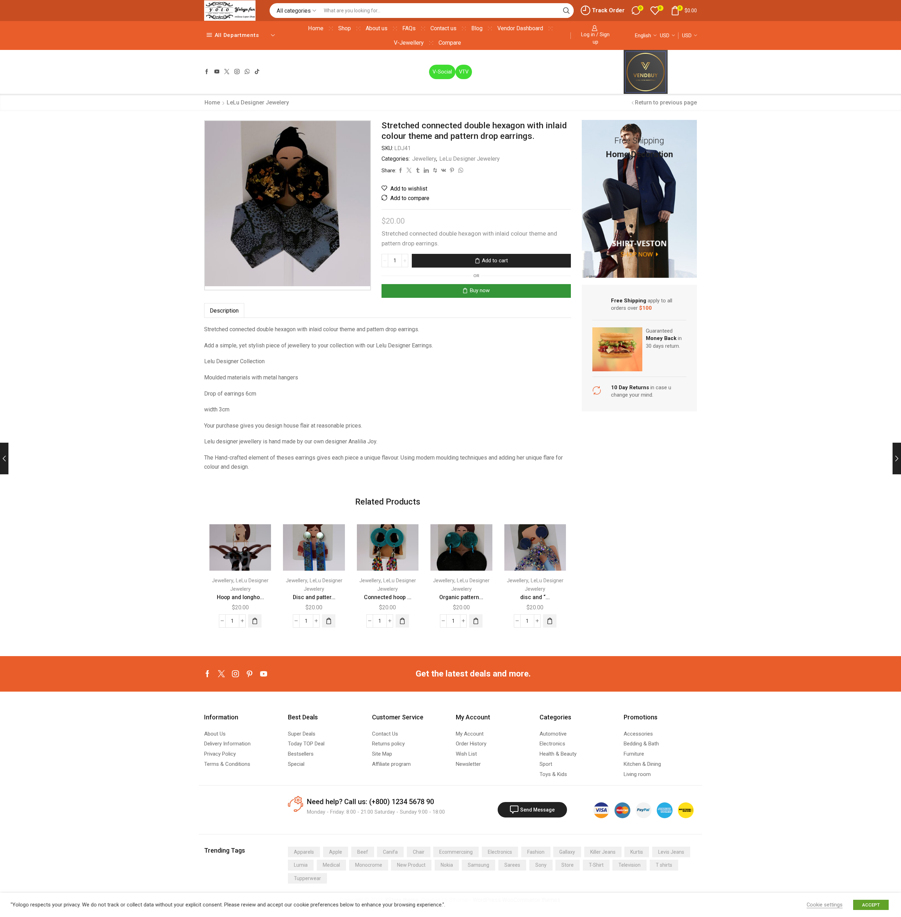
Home (315, 28)
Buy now (480, 290)
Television (629, 865)
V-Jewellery (409, 42)
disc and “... (535, 597)
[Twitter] (226, 72)
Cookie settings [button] (825, 905)
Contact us (443, 28)
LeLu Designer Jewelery (258, 102)
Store (567, 865)
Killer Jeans (603, 852)
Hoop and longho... (240, 597)
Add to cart (495, 260)
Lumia (301, 865)
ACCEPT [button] (871, 905)
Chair (418, 852)
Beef (362, 852)
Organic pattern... (461, 597)
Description (224, 310)
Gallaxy (567, 852)
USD (664, 35)
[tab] (224, 310)
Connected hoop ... (387, 597)
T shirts (664, 865)
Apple (335, 852)
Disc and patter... (314, 597)
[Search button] (566, 10)
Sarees (512, 865)
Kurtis (636, 852)
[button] (255, 621)
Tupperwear (307, 878)
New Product (411, 865)
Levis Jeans (671, 852)
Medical (331, 865)
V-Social (442, 72)
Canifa (390, 852)
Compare (450, 42)
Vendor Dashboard (520, 28)
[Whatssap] (247, 72)
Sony (541, 865)
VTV (463, 72)
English (643, 35)
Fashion (535, 852)
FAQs (409, 28)
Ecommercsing (456, 852)
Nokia (447, 865)
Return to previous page (666, 102)
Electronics (500, 852)
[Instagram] (237, 72)
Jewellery (424, 158)
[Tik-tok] (257, 72)
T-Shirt (596, 865)
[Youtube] (217, 72)
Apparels (304, 852)
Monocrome (368, 865)
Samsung (478, 865)
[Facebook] (206, 72)
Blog (477, 28)
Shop (344, 28)
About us (377, 28)
